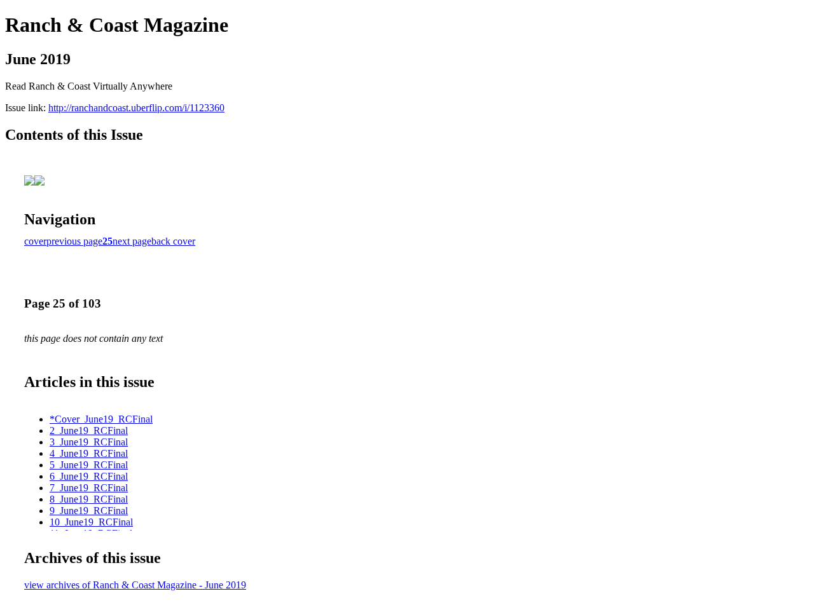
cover (35, 241)
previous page (74, 241)
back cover (173, 241)
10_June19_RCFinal (91, 522)
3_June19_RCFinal (89, 442)
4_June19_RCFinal (89, 453)
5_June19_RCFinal (89, 464)
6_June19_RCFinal (89, 476)
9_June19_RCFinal (89, 510)
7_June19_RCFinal (89, 487)
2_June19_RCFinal (89, 430)
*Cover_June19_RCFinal (101, 419)
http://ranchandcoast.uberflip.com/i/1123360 (136, 107)
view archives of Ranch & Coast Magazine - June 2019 (135, 585)
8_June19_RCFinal (89, 499)
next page (132, 241)
